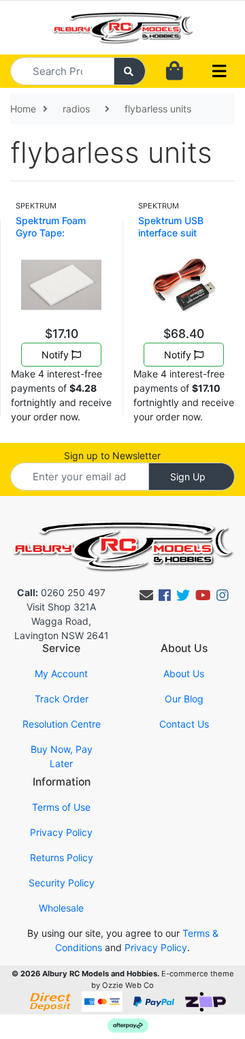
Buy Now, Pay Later (62, 756)
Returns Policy (61, 857)
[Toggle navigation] (219, 71)
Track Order (61, 698)
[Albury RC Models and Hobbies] (122, 26)
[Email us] (146, 595)
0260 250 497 (61, 592)
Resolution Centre (61, 724)
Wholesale (61, 908)
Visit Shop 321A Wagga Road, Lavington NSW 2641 (61, 621)
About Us (183, 673)
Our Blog (184, 698)
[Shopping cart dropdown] (174, 71)
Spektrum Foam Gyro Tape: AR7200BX (51, 233)
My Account (61, 673)
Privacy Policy (61, 832)
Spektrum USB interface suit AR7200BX (170, 233)
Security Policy (62, 882)
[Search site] (130, 71)
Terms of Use (61, 807)
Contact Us (184, 724)
